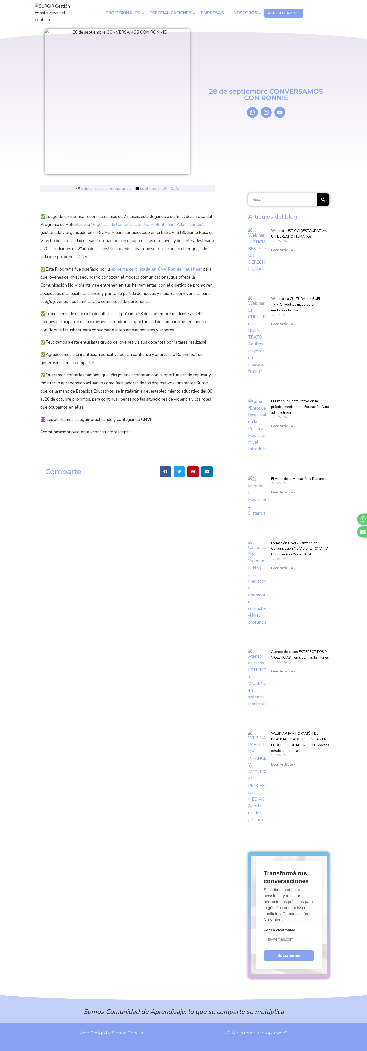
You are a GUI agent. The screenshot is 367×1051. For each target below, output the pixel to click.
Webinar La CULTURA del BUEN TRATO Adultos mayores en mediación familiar (296, 304)
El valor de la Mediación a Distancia (298, 478)
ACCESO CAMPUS (284, 13)
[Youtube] (279, 112)
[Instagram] (266, 112)
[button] (165, 471)
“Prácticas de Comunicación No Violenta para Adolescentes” (147, 224)
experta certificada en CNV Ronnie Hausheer (157, 269)
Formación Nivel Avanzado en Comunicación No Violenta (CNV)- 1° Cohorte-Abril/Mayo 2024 (300, 549)
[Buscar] (323, 199)
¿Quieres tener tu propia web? (256, 1032)
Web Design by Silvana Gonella (111, 1032)
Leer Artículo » (283, 250)
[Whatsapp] (252, 112)
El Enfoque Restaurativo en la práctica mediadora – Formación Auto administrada (300, 407)
